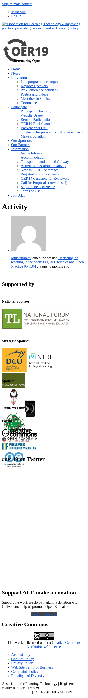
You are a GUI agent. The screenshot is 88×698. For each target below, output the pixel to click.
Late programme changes (39, 82)
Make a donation (33, 136)
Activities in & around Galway (43, 166)
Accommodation (33, 157)
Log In (16, 16)
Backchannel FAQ (34, 128)
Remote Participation (36, 120)
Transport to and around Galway (45, 162)
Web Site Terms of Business (32, 667)
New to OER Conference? (40, 170)
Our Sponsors (21, 141)
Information (20, 149)
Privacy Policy (22, 663)
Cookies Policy (22, 659)
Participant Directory (36, 111)
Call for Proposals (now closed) (44, 183)
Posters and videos (34, 94)
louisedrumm (21, 258)
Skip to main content (17, 4)
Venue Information (34, 153)
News (15, 73)
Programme (19, 77)
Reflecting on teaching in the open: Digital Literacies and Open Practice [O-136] (47, 262)
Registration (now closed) (40, 174)
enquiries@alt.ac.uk (16, 692)
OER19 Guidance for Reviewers (45, 178)
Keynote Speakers (34, 86)
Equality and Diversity (28, 676)
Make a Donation (44, 614)
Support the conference (38, 187)
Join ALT (18, 195)
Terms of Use (31, 191)
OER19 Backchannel (36, 124)
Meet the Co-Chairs (35, 98)
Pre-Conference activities (39, 90)
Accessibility (20, 655)
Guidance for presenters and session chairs (52, 132)
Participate (19, 107)
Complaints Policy (24, 671)
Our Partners (20, 145)
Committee (29, 103)
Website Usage (32, 115)
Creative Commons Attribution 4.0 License (54, 645)
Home (15, 69)
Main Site (18, 12)
